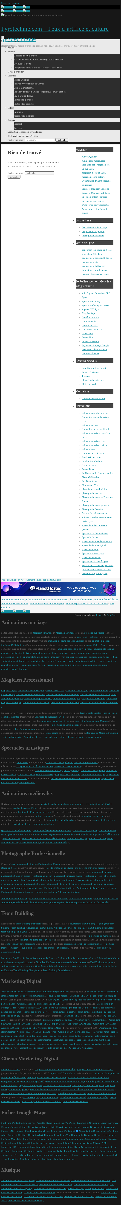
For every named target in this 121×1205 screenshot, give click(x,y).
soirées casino (51, 733)
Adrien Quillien (89, 156)
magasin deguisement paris (95, 274)
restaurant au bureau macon (65, 702)
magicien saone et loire (93, 177)
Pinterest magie (89, 384)
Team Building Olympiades (26, 970)
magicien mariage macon (67, 774)
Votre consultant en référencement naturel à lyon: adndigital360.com (35, 991)
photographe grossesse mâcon (77, 880)
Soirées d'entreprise (12, 737)
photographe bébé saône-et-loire (26, 888)
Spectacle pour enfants (54, 737)
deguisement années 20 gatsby (97, 258)
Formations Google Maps (94, 270)
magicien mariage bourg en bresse (63, 665)
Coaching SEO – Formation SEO (74, 1032)
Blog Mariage (88, 313)
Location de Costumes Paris (48, 1151)
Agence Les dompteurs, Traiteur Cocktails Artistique (45, 1085)
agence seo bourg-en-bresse (76, 1044)
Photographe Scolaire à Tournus (17, 892)
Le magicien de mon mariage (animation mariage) (61, 1139)
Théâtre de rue (111, 834)
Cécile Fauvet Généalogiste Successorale (68, 1127)
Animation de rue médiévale (96, 429)
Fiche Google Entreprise (44, 1032)
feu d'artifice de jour (24, 729)
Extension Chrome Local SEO (57, 1020)
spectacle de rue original (94, 545)
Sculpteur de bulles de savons (72, 958)
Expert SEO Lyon (22, 1023)
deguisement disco (91, 262)
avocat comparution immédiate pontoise (41, 1101)
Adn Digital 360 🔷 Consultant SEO (77, 1131)
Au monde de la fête (97, 1097)
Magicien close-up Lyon (94, 172)
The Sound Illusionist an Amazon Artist (43, 1196)
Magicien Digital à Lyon (13, 645)
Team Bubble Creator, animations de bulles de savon (61, 962)
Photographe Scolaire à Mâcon (59, 888)
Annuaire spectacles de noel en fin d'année (87, 603)
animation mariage (101, 641)
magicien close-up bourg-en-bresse (48, 661)
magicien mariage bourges (14, 669)
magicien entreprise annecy (38, 698)
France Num (88, 337)
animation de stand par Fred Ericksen (65, 641)
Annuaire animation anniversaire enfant (48, 599)
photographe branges (34, 884)
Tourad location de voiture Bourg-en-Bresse (56, 1155)
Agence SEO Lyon (91, 309)
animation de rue (90, 425)
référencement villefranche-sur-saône (56, 1040)
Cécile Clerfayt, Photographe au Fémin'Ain (49, 1135)
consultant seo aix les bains (27, 1036)
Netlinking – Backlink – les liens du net (46, 1077)
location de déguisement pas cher (34, 812)
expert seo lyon (31, 1097)
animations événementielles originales (52, 830)
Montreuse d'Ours (90, 485)
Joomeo (86, 376)
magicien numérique (79, 653)
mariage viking (71, 770)
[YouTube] (7, 7)
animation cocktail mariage (95, 413)
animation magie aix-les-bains (103, 657)
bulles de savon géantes (91, 834)
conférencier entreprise (93, 453)
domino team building (93, 461)
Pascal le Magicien (45, 1123)
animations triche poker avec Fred (38, 939)
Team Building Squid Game (56, 970)
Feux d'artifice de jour (31, 948)
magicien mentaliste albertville (16, 653)
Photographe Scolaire (92, 509)
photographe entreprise (93, 380)
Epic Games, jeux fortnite (94, 368)
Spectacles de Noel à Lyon (95, 561)
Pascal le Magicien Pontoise (95, 189)
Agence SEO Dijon (16, 1135)
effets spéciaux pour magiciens (19, 944)
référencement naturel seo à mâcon (18, 1044)
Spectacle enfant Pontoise (94, 197)
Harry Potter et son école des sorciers (34, 766)
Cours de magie (93, 737)
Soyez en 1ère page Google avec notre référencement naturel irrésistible (95, 349)
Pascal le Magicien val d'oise (96, 193)
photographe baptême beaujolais (62, 884)
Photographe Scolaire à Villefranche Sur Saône (57, 892)
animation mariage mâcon (94, 445)
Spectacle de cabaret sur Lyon (49, 717)
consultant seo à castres (64, 1012)
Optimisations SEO (108, 1028)
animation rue (88, 449)
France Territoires (90, 341)
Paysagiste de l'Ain (37, 1127)
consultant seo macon (92, 329)
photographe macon (92, 493)
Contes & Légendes (91, 457)
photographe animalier (93, 235)
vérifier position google (49, 1044)
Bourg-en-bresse (9, 868)
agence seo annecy (91, 301)
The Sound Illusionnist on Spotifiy (18, 1180)
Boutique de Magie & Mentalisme (103, 733)
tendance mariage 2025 (32, 1081)
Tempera (100, 615)
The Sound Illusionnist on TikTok (53, 1180)
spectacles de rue (11, 838)
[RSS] (26, 7)
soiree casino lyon (55, 690)
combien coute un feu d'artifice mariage (65, 1081)
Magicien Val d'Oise (65, 1123)
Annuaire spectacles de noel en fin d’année (86, 902)
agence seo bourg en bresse (95, 305)
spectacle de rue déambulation (97, 541)
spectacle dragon (90, 549)
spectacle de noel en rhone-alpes (62, 694)
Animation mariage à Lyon (59, 762)
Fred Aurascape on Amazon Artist (25, 1200)
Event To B (87, 333)
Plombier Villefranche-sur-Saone (41, 1131)
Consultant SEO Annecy (79, 1023)
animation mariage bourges (96, 665)
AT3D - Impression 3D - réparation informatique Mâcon (28, 1093)
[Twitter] (18, 7)
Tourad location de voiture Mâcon (80, 1151)
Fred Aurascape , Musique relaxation (86, 1188)
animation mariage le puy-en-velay (74, 649)
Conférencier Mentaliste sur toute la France (33, 958)
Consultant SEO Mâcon (104, 1023)
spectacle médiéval (91, 557)
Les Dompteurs (89, 481)
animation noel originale (85, 830)
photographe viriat (28, 880)
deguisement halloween (93, 266)
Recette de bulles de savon (95, 513)
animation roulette (98, 690)
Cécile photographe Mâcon (23, 864)
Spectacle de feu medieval (95, 533)
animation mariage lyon (93, 441)
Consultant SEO (90, 325)
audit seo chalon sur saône (22, 1040)
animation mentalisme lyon (15, 661)
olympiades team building (94, 489)
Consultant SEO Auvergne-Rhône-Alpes (41, 1028)
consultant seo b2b (101, 1044)
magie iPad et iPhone (96, 645)
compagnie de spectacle (103, 820)
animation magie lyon (12, 698)
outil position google (56, 1048)
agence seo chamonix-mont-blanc (93, 1040)
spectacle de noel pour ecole (30, 694)
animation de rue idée (56, 842)
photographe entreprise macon (89, 868)
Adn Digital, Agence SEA (60, 999)
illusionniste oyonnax (104, 649)
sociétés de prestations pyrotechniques (82, 944)
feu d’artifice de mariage (98, 936)
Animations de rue (32, 737)
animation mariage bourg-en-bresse (35, 774)
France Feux (88, 469)
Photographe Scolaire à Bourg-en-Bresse (96, 888)
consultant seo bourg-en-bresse (97, 250)
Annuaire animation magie (14, 599)
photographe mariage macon (96, 505)
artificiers (14, 948)
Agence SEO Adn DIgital (81, 1048)
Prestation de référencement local (90, 1020)
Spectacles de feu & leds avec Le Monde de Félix (75, 778)
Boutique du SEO (49, 1097)
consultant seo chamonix (80, 1036)
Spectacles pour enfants (86, 762)
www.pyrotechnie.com (80, 966)
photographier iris (93, 876)
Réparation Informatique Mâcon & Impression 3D (73, 1147)
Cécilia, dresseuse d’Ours (24, 808)
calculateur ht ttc (100, 1032)
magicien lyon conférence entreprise (69, 657)
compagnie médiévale (43, 824)
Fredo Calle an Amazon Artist (79, 1196)
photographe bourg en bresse (15, 876)
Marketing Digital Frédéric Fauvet (18, 1123)
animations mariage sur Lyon (54, 721)
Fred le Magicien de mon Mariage (91, 721)
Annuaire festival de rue (106, 599)
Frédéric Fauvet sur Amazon (72, 1093)
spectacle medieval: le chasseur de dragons (61, 804)
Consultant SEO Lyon (92, 254)
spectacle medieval (21, 824)
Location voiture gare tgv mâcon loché (99, 1155)
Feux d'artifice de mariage (94, 227)
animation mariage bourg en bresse (50, 653)
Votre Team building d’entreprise (50, 966)
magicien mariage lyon (93, 231)
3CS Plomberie (17, 1131)
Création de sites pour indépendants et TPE (38, 1004)
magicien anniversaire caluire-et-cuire (86, 661)
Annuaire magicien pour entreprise (47, 603)
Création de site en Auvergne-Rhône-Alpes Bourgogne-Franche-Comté (53, 1007)
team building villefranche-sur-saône (57, 928)
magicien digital (9, 690)
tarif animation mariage (93, 774)
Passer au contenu (10, 3)
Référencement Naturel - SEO (15, 1032)
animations (22, 762)
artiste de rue (23, 834)
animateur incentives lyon (31, 690)
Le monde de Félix (10, 1069)
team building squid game (94, 573)
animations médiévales (100, 804)
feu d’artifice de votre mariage (64, 725)
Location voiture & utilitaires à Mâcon (21, 1159)
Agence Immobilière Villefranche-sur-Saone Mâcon (74, 1143)
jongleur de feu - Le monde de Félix (95, 1069)
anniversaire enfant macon (36, 702)
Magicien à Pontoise (65, 633)
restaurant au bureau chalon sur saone (99, 702)
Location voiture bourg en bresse (58, 1159)
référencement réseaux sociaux (29, 1048)
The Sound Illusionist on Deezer (50, 1188)
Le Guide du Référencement (101, 1093)
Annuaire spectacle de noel (14, 603)
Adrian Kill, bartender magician (88, 1085)
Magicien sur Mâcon (94, 633)
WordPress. (112, 615)
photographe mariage (102, 872)
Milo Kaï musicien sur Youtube (39, 1192)
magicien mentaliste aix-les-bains (32, 657)
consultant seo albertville (102, 1007)
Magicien (5, 958)
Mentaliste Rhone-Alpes (22, 1139)
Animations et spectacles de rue (16, 966)
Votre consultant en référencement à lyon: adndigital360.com (31, 580)
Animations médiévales (93, 161)
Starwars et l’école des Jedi (67, 766)
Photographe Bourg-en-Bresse (85, 1135)
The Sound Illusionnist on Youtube (91, 1184)
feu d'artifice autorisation (56, 948)
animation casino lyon (77, 690)
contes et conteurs (43, 816)
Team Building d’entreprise (29, 923)
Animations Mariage (96, 1139)
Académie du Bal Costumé (73, 1097)
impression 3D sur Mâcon (62, 1073)
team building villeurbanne (24, 928)
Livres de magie (75, 737)
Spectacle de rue (90, 537)
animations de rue (68, 834)
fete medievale (89, 465)
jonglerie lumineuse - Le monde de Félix (55, 1069)
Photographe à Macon (49, 864)
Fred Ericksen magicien (101, 962)
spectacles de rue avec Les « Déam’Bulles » (44, 838)
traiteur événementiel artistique (45, 1089)
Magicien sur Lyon (41, 633)
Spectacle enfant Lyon (93, 553)
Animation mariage (77, 838)
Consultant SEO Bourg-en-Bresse (48, 1023)
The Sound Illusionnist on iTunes (55, 1184)
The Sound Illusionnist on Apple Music (90, 1180)
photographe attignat (49, 880)
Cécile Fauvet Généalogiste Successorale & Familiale (87, 1089)
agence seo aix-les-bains (54, 1036)
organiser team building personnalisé (96, 928)
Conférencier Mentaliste (93, 398)
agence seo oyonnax (11, 1012)
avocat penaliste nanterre (75, 1101)
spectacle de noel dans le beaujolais (98, 694)
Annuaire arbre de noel (81, 599)
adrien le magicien (18, 1089)
